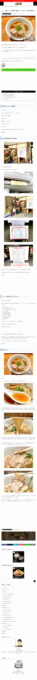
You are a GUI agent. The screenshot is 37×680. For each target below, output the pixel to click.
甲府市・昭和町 (6, 599)
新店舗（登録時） (15, 13)
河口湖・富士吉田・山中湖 (7, 597)
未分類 (4, 605)
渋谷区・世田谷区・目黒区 (7, 619)
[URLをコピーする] (33, 544)
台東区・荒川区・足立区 (7, 611)
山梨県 (5, 591)
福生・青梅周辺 (6, 627)
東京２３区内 (6, 607)
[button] (4, 544)
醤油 (18, 13)
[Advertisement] (18, 81)
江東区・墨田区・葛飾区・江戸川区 (7, 13)
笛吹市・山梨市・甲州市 (7, 603)
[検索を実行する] (35, 581)
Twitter (5, 126)
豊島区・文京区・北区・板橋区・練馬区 (9, 621)
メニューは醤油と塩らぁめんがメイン (10, 97)
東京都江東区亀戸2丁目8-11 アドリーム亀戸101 (11, 113)
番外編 (4, 633)
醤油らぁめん (6, 98)
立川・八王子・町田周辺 (7, 629)
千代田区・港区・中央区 (7, 609)
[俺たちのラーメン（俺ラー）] (18, 4)
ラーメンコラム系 (6, 589)
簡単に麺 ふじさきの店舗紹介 (8, 94)
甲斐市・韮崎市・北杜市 (7, 601)
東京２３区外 (6, 623)
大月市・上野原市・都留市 (7, 595)
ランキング (5, 587)
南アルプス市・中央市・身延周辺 (8, 593)
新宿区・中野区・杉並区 (7, 615)
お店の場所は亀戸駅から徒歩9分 (9, 95)
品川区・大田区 (6, 613)
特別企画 (5, 631)
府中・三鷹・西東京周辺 (7, 625)
